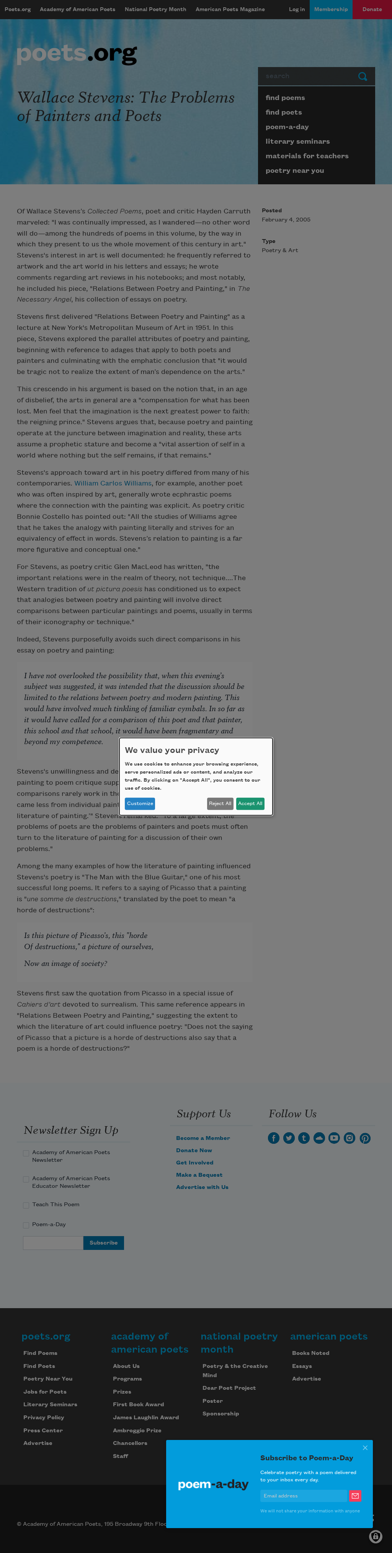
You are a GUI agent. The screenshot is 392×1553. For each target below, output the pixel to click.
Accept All (250, 803)
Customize (140, 803)
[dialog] (196, 776)
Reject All (220, 803)
